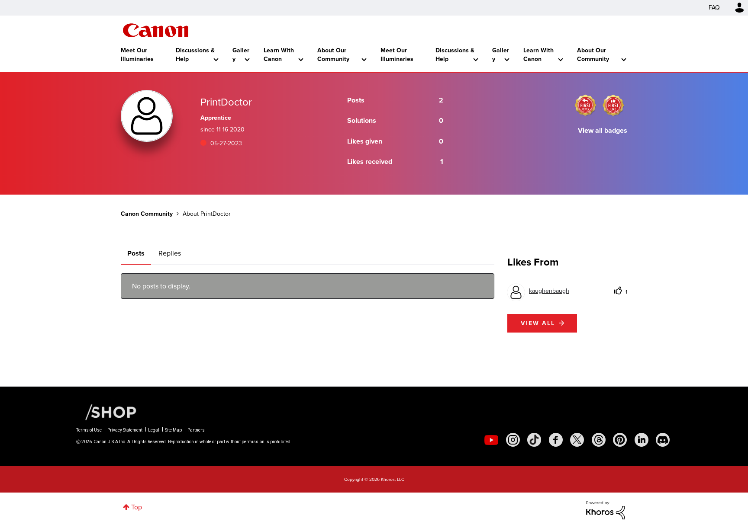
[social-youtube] (491, 440)
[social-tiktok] (534, 440)
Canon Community (155, 30)
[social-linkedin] (641, 440)
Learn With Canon (279, 55)
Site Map (173, 430)
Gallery (240, 55)
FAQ (714, 7)
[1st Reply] (585, 105)
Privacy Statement (124, 430)
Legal (153, 430)
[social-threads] (599, 440)
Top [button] (136, 507)
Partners (196, 430)
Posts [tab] (136, 253)
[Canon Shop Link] (106, 412)
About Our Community (333, 55)
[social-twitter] (577, 440)
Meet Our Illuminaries (137, 55)
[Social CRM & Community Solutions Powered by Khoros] (605, 510)
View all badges (602, 130)
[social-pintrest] (620, 440)
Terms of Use (89, 430)
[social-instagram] (513, 440)
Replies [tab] (169, 253)
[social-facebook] (556, 440)
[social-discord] (663, 440)
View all (538, 323)
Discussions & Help (195, 55)
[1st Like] (613, 105)
